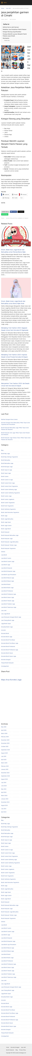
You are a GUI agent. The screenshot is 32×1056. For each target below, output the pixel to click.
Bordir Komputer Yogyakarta (8, 548)
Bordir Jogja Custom (6, 525)
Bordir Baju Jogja (5, 453)
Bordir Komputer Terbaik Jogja (9, 545)
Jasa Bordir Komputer (6, 568)
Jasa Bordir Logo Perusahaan (8, 574)
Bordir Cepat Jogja (6, 473)
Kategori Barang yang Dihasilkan (12, 31)
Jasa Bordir (4, 555)
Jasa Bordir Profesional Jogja (8, 594)
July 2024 (3, 782)
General (3, 551)
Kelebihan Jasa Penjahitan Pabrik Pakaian (14, 29)
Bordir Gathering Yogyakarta (8, 509)
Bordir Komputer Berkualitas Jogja (9, 535)
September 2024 (5, 776)
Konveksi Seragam (6, 659)
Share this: (7, 40)
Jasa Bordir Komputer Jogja (8, 571)
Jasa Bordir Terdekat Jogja (8, 604)
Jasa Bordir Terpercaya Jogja (8, 607)
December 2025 (5, 740)
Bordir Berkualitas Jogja (7, 463)
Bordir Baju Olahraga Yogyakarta (9, 456)
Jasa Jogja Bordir (5, 613)
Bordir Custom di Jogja (7, 479)
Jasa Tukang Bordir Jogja (7, 620)
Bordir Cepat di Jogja (6, 470)
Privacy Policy (22, 1050)
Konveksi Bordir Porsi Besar (8, 640)
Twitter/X (21, 211)
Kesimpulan (6, 38)
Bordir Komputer (5, 532)
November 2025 (5, 743)
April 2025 (3, 759)
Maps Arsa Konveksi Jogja (11, 680)
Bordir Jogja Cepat (6, 522)
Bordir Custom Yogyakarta (8, 502)
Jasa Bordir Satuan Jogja (7, 597)
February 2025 (5, 766)
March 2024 (4, 795)
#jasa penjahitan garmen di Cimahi (17, 218)
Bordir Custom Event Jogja (8, 483)
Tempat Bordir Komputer (7, 662)
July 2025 (3, 756)
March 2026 (4, 733)
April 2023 (3, 812)
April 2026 (3, 730)
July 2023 (3, 808)
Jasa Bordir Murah (5, 584)
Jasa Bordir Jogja (5, 564)
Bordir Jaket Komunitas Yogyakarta (10, 512)
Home (2, 8)
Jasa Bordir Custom (6, 558)
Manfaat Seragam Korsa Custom (9, 419)
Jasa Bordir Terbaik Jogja (7, 600)
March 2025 (4, 762)
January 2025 (4, 769)
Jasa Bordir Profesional (7, 591)
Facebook (14, 211)
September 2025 (5, 749)
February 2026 (5, 736)
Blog (2, 450)
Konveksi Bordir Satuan (7, 653)
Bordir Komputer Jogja (7, 538)
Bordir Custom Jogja (6, 496)
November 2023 (5, 802)
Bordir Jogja (4, 515)
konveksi (3, 630)
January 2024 (4, 798)
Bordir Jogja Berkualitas (7, 519)
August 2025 (4, 753)
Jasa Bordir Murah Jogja (7, 587)
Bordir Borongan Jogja (7, 466)
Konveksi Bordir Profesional (8, 646)
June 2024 (4, 785)
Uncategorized (5, 666)
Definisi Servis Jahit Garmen (11, 27)
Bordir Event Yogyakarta (7, 505)
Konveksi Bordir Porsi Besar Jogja (9, 643)
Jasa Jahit (8, 8)
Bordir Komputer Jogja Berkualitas (9, 541)
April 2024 (3, 792)
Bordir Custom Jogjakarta (7, 499)
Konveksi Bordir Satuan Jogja (8, 656)
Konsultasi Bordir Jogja (7, 627)
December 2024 (5, 772)
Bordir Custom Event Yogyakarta (9, 486)
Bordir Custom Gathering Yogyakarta (10, 492)
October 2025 (4, 746)
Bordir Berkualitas (5, 460)
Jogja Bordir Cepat (6, 623)
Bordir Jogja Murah (6, 528)
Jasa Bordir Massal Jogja (7, 581)
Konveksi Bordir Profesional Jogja (9, 649)
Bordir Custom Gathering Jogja (9, 489)
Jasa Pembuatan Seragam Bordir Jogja (11, 617)
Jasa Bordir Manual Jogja (7, 577)
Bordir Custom (4, 476)
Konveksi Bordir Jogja (6, 636)
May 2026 (3, 727)
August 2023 (4, 805)
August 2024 (4, 779)
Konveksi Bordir (5, 633)
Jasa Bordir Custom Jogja (7, 561)
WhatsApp (5, 214)
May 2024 (3, 789)
